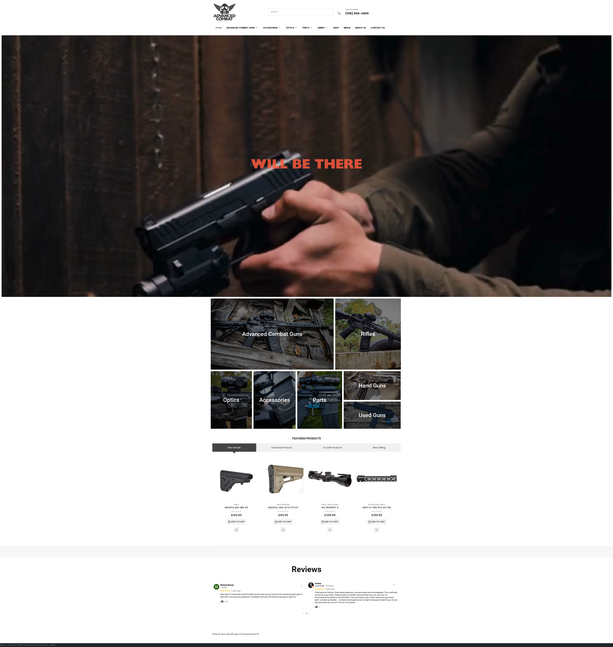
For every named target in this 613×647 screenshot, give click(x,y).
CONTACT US (378, 27)
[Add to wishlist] (236, 530)
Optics (324, 505)
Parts (236, 505)
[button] (215, 596)
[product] (236, 479)
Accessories (373, 505)
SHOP (336, 27)
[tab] (234, 447)
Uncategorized (283, 505)
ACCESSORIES (270, 27)
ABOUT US (360, 27)
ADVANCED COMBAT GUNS (241, 27)
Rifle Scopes (333, 505)
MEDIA (347, 27)
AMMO (321, 27)
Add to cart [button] (238, 521)
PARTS (306, 27)
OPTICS (290, 27)
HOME (219, 27)
